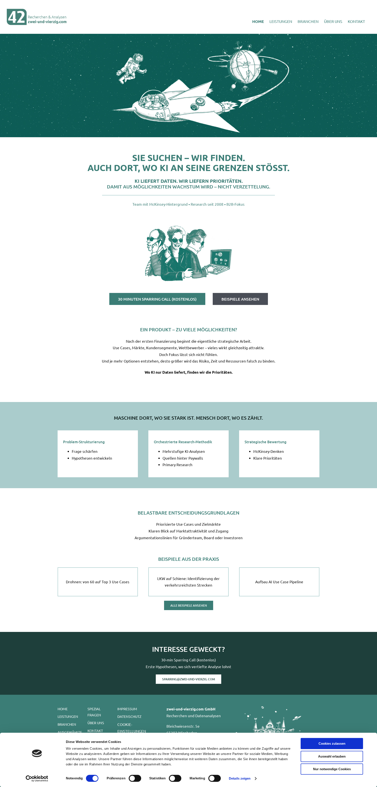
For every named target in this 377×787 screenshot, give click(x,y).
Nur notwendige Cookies (332, 769)
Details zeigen (239, 778)
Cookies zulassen (332, 743)
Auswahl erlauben (332, 756)
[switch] (135, 778)
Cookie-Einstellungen (131, 727)
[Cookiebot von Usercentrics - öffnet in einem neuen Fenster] (37, 778)
